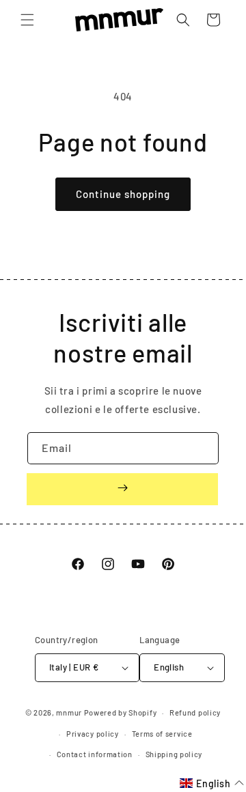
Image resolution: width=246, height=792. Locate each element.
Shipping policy (174, 754)
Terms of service (162, 733)
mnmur (69, 712)
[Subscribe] (122, 489)
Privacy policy (92, 733)
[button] (27, 20)
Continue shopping (123, 194)
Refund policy (195, 712)
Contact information (95, 754)
